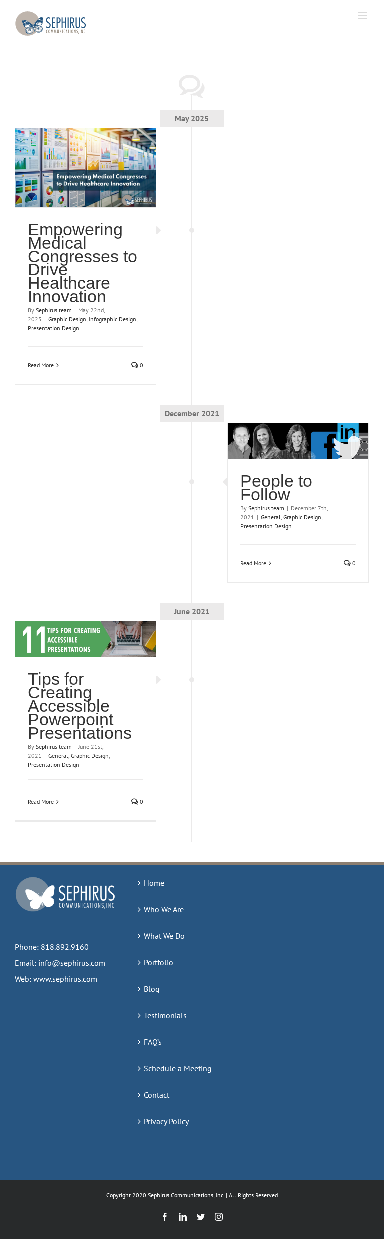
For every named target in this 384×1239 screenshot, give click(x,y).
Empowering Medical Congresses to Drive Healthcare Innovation (83, 263)
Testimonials (165, 1015)
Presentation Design (54, 328)
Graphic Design (67, 319)
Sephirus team (54, 310)
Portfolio (159, 962)
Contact (157, 1095)
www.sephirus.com (66, 979)
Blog (152, 989)
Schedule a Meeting (178, 1068)
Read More (41, 365)
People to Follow (276, 487)
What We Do (164, 936)
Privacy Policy (166, 1121)
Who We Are (164, 909)
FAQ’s (153, 1042)
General (271, 517)
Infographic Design (112, 319)
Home (154, 883)
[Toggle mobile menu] (363, 15)
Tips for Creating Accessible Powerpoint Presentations (80, 705)
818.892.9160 (65, 947)
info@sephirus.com (72, 963)
